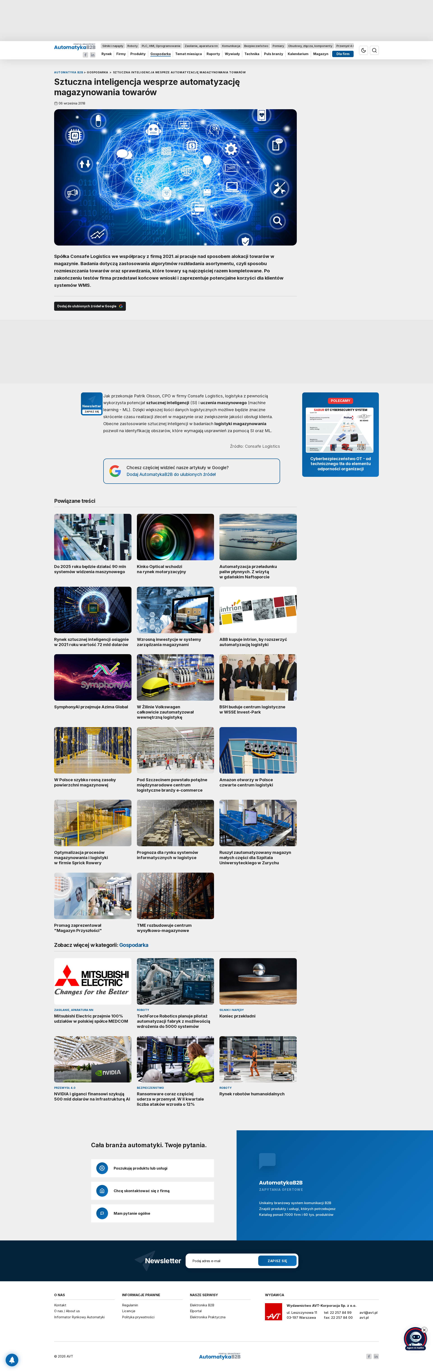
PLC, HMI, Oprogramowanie (161, 46)
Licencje (128, 1311)
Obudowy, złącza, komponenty (310, 46)
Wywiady (232, 54)
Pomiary (278, 46)
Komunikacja (231, 46)
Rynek (106, 54)
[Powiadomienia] (12, 1360)
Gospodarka (160, 54)
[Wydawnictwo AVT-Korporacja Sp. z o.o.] (273, 1313)
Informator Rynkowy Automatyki (79, 1317)
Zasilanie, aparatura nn (201, 46)
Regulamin (130, 1305)
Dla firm (343, 54)
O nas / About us (67, 1311)
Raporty (213, 54)
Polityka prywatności (138, 1317)
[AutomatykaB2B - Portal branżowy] (74, 46)
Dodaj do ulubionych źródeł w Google (86, 306)
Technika (251, 54)
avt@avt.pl (368, 1312)
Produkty (138, 54)
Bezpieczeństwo (256, 46)
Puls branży (273, 54)
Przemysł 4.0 (345, 46)
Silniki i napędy (112, 46)
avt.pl (364, 1317)
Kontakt (60, 1305)
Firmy (121, 54)
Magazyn (320, 54)
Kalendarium (298, 54)
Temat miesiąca (188, 54)
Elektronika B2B (202, 1305)
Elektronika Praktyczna (208, 1317)
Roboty (132, 46)
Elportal (196, 1311)
